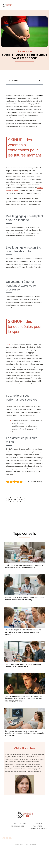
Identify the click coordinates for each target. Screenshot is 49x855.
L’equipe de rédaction (39, 828)
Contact (39, 823)
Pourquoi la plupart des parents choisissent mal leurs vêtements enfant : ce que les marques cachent (23, 632)
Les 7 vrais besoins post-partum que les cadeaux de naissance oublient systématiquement (24, 566)
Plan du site (37, 826)
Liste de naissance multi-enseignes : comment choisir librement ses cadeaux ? (23, 665)
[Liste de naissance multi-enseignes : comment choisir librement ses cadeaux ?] (24, 651)
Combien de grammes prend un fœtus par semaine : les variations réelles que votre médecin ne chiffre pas (24, 733)
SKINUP (9, 344)
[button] (44, 5)
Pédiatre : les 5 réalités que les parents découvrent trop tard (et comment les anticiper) (24, 598)
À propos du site (20, 823)
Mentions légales (17, 826)
